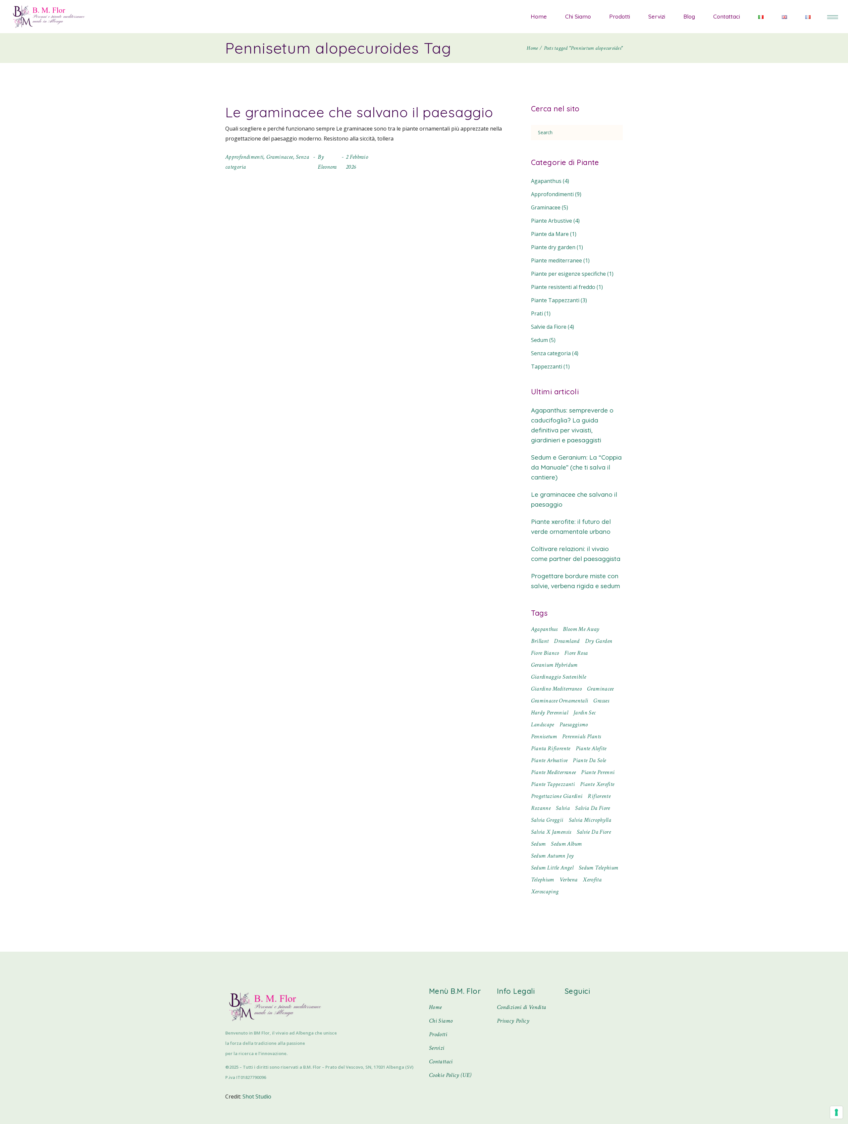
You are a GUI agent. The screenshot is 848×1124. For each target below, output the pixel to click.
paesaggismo (573, 724)
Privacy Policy (513, 1021)
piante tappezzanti (553, 784)
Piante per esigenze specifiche (568, 273)
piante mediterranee (553, 772)
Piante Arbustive (551, 220)
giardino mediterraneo (556, 689)
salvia (563, 808)
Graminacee (279, 157)
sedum (538, 844)
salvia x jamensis (551, 832)
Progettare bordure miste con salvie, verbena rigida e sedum (575, 581)
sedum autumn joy (552, 856)
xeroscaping (545, 891)
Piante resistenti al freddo (563, 287)
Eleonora (327, 167)
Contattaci (441, 1061)
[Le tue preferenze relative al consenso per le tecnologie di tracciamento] (836, 1112)
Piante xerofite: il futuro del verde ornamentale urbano (571, 526)
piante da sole (589, 760)
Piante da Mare (550, 234)
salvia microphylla (590, 820)
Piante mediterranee (556, 260)
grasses (601, 700)
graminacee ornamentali (559, 700)
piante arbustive (549, 760)
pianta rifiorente (550, 748)
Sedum (539, 340)
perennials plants (581, 736)
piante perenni (597, 772)
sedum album (566, 844)
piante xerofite (597, 784)
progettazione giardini (557, 796)
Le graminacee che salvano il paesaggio (359, 112)
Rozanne (541, 808)
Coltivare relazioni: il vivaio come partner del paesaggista (575, 554)
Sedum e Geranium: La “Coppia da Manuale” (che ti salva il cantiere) (576, 467)
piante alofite (591, 748)
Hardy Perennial (549, 712)
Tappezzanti (546, 366)
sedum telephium (598, 867)
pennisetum (544, 736)
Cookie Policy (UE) (450, 1075)
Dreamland (566, 641)
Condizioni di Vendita (521, 1007)
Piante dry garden (553, 247)
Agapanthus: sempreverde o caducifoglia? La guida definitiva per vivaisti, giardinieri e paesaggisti (572, 425)
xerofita (592, 879)
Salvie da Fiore (548, 326)
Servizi (437, 1048)
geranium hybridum (554, 665)
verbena (568, 879)
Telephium (542, 879)
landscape (542, 724)
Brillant (540, 641)
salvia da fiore (592, 808)
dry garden (598, 641)
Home (435, 1007)
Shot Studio (256, 1096)
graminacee (600, 689)
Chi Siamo (440, 1021)
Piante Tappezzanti (555, 300)
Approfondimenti (244, 157)
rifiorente (599, 796)
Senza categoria (551, 353)
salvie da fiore (594, 832)
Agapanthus (546, 181)
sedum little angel (552, 867)
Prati (537, 313)
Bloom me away (581, 629)
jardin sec (584, 712)
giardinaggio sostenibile (558, 677)
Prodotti (438, 1034)
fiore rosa (576, 653)
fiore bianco (545, 653)
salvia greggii (547, 820)
